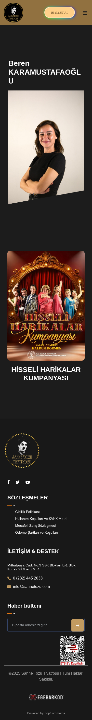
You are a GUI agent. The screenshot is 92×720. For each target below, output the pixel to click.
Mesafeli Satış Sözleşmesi (35, 525)
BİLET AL (61, 13)
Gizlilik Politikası (27, 512)
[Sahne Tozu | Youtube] (28, 482)
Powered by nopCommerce (46, 713)
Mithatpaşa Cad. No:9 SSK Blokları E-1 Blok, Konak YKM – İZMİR (41, 567)
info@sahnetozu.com (31, 586)
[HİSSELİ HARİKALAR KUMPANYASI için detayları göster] (46, 305)
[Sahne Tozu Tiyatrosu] (13, 12)
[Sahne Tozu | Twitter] (18, 482)
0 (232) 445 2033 (27, 578)
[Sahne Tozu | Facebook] (8, 482)
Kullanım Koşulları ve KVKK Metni (41, 519)
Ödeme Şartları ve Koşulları (36, 532)
